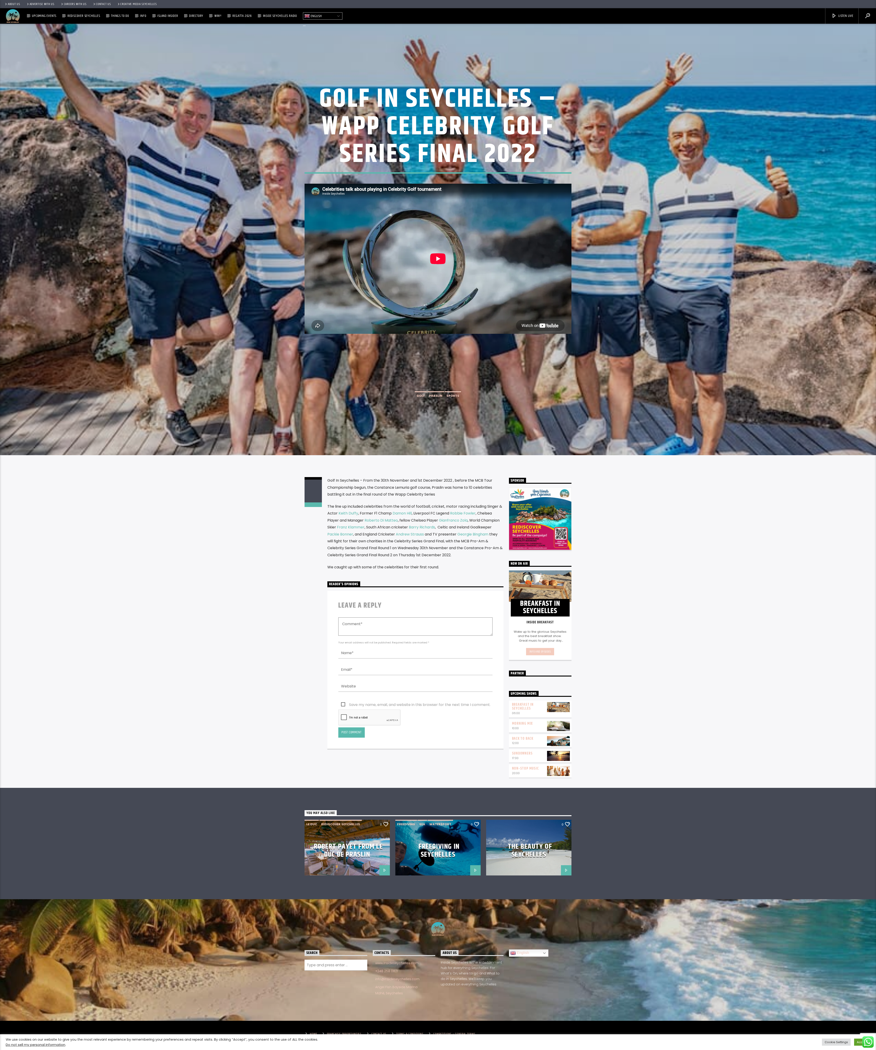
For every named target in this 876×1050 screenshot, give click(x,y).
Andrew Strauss (410, 534)
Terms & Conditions (409, 1034)
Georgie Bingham (472, 534)
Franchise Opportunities (344, 1034)
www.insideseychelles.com (397, 963)
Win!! (218, 16)
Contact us (103, 4)
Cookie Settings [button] (836, 1042)
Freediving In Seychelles (439, 850)
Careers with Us (75, 4)
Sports (452, 396)
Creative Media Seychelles (138, 4)
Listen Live (845, 16)
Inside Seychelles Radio (280, 16)
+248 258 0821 (386, 971)
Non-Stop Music (525, 768)
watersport (440, 824)
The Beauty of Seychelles (530, 850)
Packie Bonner (340, 534)
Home (313, 1034)
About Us (14, 4)
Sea (422, 824)
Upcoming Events (44, 16)
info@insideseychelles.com (397, 979)
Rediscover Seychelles (84, 16)
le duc (311, 824)
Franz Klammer (351, 527)
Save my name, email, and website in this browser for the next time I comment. (419, 704)
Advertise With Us (42, 4)
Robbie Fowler (463, 513)
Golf (421, 396)
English (316, 16)
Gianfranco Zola (453, 520)
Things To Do (120, 16)
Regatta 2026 (242, 16)
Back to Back (523, 739)
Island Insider (167, 16)
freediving (406, 824)
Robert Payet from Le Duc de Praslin (348, 850)
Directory (196, 16)
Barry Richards (422, 527)
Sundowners (522, 753)
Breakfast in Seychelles (523, 706)
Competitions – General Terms (454, 1034)
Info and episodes (540, 651)
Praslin (435, 396)
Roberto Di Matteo (381, 520)
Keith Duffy (348, 513)
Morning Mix (522, 723)
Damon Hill (402, 513)
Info (143, 16)
